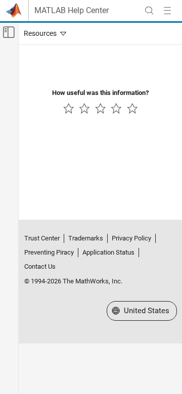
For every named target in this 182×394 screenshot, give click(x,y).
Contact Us (40, 266)
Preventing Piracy (49, 252)
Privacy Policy (131, 238)
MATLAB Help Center (71, 11)
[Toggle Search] (149, 10)
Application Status (108, 252)
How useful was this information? (100, 92)
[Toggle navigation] (43, 33)
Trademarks (85, 238)
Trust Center (42, 238)
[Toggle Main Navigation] (167, 10)
